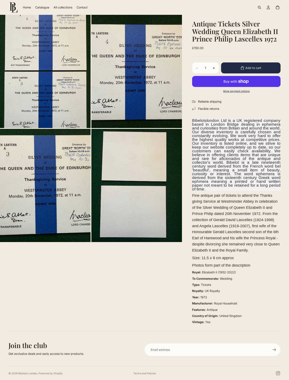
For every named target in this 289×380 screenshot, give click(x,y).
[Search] (259, 7)
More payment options (236, 91)
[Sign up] (274, 349)
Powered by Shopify (51, 373)
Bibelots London (27, 373)
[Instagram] (278, 373)
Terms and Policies (144, 373)
